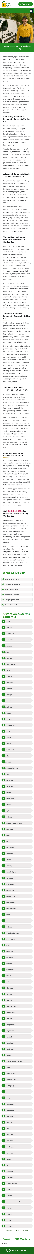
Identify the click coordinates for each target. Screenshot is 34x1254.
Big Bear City (10, 890)
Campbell (8, 1018)
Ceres (7, 1092)
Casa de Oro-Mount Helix (14, 1061)
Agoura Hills (9, 634)
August (8, 762)
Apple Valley (9, 707)
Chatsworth (9, 1110)
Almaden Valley (10, 664)
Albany (7, 652)
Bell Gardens (9, 847)
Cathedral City (10, 1080)
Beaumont (9, 829)
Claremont (9, 1159)
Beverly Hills (9, 884)
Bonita (7, 921)
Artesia (8, 737)
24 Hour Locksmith (11, 605)
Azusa (7, 774)
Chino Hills (9, 1135)
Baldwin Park (9, 786)
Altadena (8, 676)
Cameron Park (10, 1012)
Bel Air (7, 835)
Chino (7, 1128)
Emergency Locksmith (12, 600)
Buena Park (9, 970)
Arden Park (9, 719)
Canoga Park (10, 1025)
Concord (8, 1214)
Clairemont (9, 1153)
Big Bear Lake (10, 896)
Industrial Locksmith (11, 589)
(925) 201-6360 (15, 511)
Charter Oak (9, 1104)
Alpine (7, 670)
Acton (7, 621)
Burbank (8, 976)
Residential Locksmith (12, 579)
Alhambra (8, 658)
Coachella (9, 1177)
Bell (6, 841)
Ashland (8, 744)
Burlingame (9, 982)
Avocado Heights (11, 768)
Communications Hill (12, 1202)
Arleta (7, 731)
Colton (7, 1190)
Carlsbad (8, 1037)
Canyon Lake (10, 1031)
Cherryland (9, 1116)
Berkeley (8, 866)
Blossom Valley (10, 909)
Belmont (8, 860)
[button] (31, 11)
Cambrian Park (10, 1006)
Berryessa (9, 878)
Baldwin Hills (9, 780)
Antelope (8, 695)
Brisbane (8, 964)
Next (27, 1230)
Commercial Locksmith (12, 584)
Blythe (7, 915)
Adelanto (8, 627)
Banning (8, 792)
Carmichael (9, 1049)
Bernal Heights (10, 872)
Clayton (8, 1165)
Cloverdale (9, 1171)
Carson (8, 1055)
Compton (8, 1208)
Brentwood (9, 951)
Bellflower (9, 854)
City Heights (9, 1147)
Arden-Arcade (10, 725)
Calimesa (8, 994)
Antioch (8, 701)
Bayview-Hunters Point (13, 823)
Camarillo (8, 1000)
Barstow (8, 805)
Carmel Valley (10, 1043)
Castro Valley (10, 1074)
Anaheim (8, 689)
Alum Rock (9, 683)
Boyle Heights (10, 939)
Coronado (8, 1226)
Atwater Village (10, 750)
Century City (9, 1086)
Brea (7, 945)
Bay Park (8, 817)
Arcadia (8, 713)
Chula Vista (9, 1141)
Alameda (8, 646)
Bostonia (8, 927)
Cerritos (8, 1098)
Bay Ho (7, 811)
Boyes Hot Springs (12, 933)
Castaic (8, 1067)
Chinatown (9, 1122)
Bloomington (10, 902)
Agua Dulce (9, 640)
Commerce (9, 1196)
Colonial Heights (11, 1183)
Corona (8, 1220)
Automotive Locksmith (12, 595)
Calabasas (9, 988)
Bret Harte (9, 957)
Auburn (7, 756)
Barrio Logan (10, 799)
